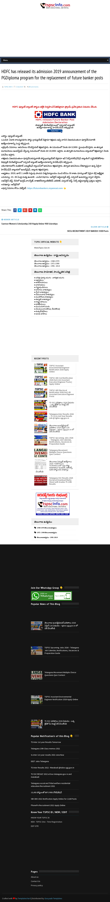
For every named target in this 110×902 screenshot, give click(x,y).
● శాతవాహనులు (41, 282)
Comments (33, 87)
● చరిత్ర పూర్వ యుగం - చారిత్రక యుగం (49, 277)
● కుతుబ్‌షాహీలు (41, 311)
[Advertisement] (55, 34)
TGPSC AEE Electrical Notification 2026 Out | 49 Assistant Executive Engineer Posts (61, 393)
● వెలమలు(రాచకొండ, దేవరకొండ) (47, 309)
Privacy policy (37, 885)
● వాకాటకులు (39, 285)
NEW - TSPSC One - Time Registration (46, 821)
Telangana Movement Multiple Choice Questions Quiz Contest (60, 452)
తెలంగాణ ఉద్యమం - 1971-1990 (46, 263)
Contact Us (35, 881)
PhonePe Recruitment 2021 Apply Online (48, 805)
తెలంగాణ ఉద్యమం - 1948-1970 (46, 261)
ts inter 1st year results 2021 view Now (47, 755)
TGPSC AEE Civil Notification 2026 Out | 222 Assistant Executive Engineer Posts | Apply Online (61, 381)
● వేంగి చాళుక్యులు (41, 292)
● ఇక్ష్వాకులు (39, 280)
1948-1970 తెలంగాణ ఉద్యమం (47, 528)
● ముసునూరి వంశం (42, 306)
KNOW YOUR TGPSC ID (40, 817)
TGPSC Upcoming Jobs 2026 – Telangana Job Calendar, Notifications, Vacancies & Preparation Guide (61, 441)
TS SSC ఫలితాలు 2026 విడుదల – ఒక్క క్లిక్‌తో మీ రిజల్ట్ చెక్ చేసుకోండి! (61, 404)
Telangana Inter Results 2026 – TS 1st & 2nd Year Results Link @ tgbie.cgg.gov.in (61, 416)
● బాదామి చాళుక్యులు (43, 289)
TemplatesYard (24, 898)
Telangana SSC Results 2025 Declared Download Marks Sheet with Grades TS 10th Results (61, 481)
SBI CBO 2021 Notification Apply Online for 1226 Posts (54, 799)
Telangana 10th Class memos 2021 (45, 748)
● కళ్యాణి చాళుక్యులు (42, 299)
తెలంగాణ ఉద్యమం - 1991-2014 (47, 537)
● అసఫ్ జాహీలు (40, 313)
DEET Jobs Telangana (40, 761)
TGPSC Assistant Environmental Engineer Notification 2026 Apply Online (59, 368)
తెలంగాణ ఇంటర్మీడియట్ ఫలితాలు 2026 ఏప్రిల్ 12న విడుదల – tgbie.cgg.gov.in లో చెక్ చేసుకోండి (61, 428)
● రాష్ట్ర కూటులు (40, 301)
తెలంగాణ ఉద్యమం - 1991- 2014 (47, 266)
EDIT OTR (35, 826)
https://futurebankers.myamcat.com (45, 188)
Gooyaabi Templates (53, 898)
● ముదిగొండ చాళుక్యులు (43, 297)
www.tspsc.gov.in (42, 247)
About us (35, 877)
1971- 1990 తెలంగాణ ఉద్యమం (47, 533)
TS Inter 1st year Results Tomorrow (46, 742)
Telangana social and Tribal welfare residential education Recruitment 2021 (50, 784)
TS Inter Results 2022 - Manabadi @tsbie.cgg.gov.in (52, 767)
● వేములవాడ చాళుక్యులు (44, 294)
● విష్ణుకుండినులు (41, 287)
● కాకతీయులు (40, 304)
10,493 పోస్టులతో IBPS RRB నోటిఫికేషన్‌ (46, 792)
